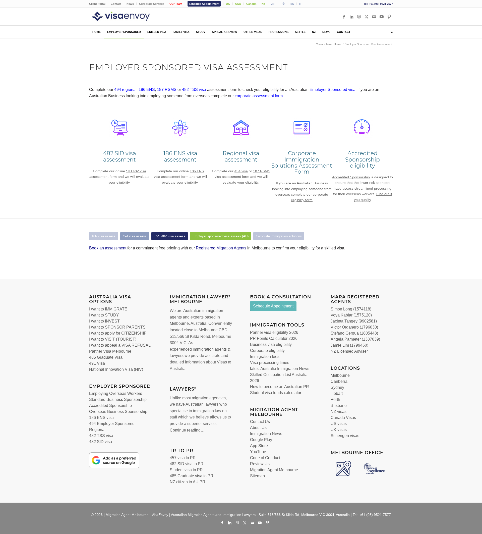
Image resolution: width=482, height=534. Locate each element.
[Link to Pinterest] (389, 16)
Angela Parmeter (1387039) (355, 339)
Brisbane (339, 405)
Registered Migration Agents (221, 248)
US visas (339, 423)
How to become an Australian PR (279, 387)
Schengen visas (345, 436)
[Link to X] (366, 16)
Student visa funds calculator (275, 393)
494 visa (241, 171)
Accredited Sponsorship (351, 177)
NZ (263, 3)
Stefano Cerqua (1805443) (354, 333)
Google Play (261, 440)
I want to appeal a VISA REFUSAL (120, 345)
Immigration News (266, 434)
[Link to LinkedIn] (351, 16)
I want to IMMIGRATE (108, 309)
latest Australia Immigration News (279, 368)
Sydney (337, 387)
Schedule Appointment (204, 3)
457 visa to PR (183, 458)
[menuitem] (98, 4)
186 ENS (147, 89)
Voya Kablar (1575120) (351, 315)
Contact (116, 3)
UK (228, 3)
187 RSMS (166, 89)
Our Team (175, 3)
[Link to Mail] (374, 16)
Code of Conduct (265, 458)
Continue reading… (187, 430)
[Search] (390, 32)
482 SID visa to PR (187, 464)
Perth (335, 399)
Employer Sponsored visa (332, 89)
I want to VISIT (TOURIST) (112, 339)
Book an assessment (107, 248)
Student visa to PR (186, 470)
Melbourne (179, 323)
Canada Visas (343, 417)
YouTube (258, 452)
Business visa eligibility (271, 344)
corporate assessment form (259, 96)
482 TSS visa (101, 436)
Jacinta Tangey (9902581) (354, 321)
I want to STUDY (104, 315)
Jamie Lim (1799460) (349, 345)
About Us (258, 427)
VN (272, 3)
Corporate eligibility (267, 350)
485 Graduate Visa (106, 357)
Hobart (337, 393)
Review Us (260, 464)
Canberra (339, 381)
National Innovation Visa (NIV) (116, 369)
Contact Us (260, 421)
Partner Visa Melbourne (110, 351)
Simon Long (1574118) (351, 309)
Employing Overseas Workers (115, 393)
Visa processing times (269, 362)
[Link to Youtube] (381, 16)
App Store (259, 446)
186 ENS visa (101, 417)
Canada (251, 3)
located (176, 330)
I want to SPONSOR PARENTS (117, 327)
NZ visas (338, 411)
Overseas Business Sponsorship (118, 411)
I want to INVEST (104, 321)
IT (300, 3)
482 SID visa (100, 442)
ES (292, 3)
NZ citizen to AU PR (187, 482)
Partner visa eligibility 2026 (274, 332)
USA (238, 3)
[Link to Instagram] (359, 16)
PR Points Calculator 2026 (273, 338)
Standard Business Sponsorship (118, 399)
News (130, 3)
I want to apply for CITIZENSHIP (118, 333)
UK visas (339, 430)
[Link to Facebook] (344, 16)
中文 (282, 3)
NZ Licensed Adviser (349, 351)
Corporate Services (151, 3)
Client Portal (97, 3)
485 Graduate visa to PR (191, 476)
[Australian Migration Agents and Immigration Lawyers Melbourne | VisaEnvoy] (128, 16)
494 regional (125, 89)
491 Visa (97, 363)
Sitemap (257, 476)
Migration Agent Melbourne (274, 470)
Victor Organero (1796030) (354, 327)
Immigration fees (264, 356)
